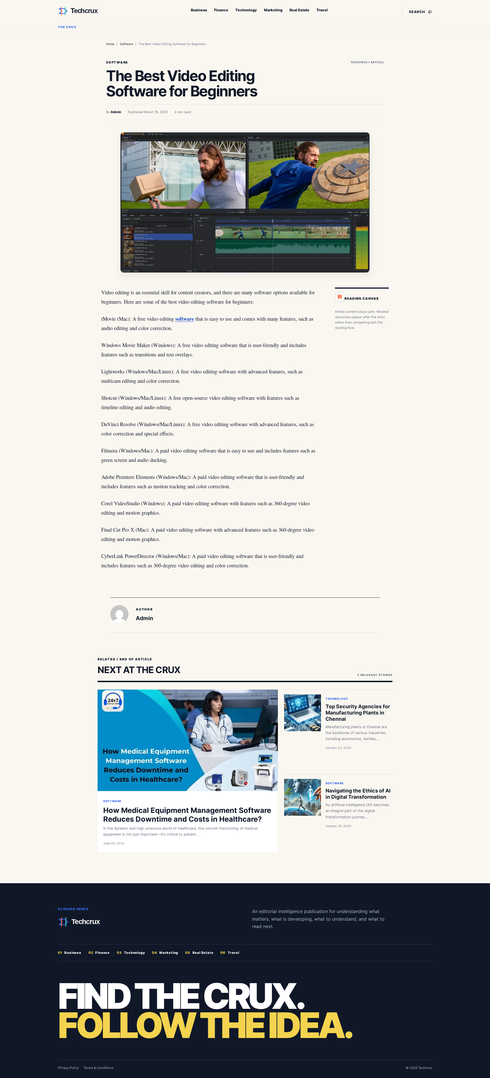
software (184, 318)
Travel (322, 10)
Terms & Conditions (98, 1068)
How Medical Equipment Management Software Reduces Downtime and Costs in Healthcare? (187, 814)
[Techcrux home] (93, 11)
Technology (246, 10)
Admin (116, 112)
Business (199, 10)
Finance (221, 10)
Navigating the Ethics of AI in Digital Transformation (358, 794)
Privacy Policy (68, 1068)
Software (126, 44)
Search (420, 10)
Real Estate (299, 10)
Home (110, 44)
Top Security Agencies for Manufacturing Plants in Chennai (358, 712)
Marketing (273, 10)
